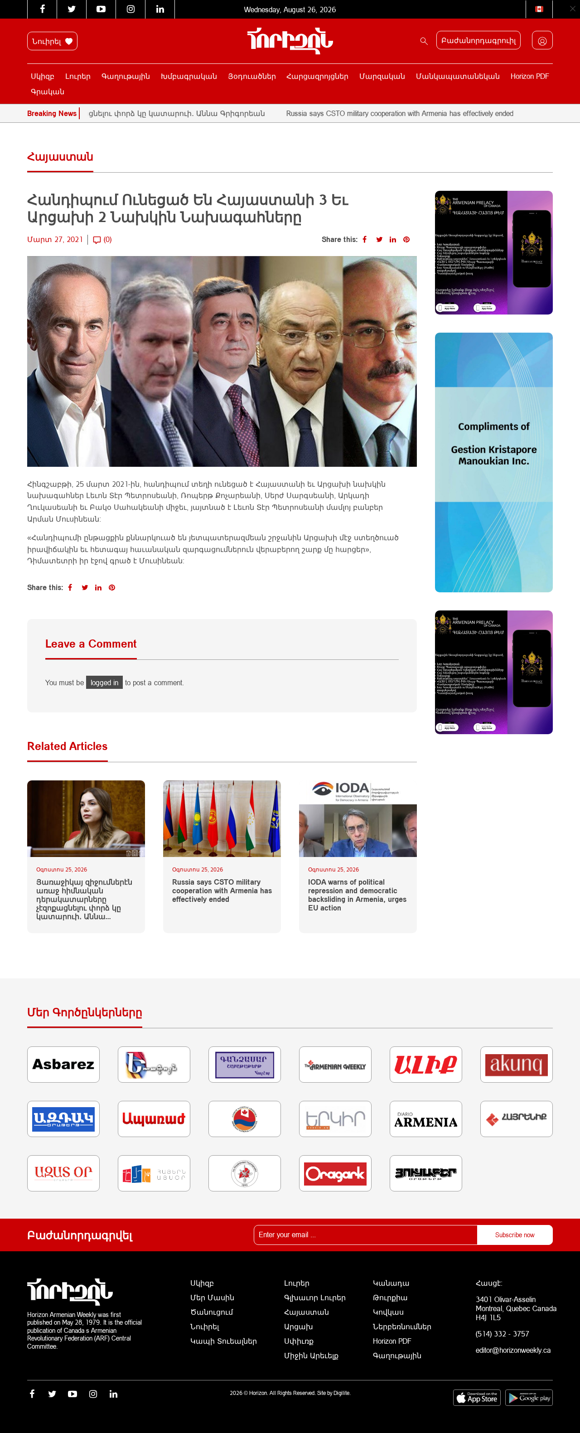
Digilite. (342, 1392)
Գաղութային (126, 76)
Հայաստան (306, 1311)
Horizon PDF (530, 76)
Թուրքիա (390, 1297)
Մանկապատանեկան (458, 76)
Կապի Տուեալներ (223, 1340)
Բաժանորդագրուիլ (478, 40)
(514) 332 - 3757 (502, 1333)
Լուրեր (78, 76)
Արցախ (298, 1326)
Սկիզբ (42, 76)
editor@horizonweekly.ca (513, 1350)
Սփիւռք (299, 1340)
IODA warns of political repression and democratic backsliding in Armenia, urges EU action (357, 894)
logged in (104, 682)
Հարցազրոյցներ (317, 76)
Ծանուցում (211, 1311)
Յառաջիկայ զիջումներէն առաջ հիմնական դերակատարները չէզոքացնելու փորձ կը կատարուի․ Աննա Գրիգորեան (84, 899)
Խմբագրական (189, 76)
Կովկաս (388, 1311)
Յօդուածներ (252, 76)
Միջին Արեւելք (311, 1355)
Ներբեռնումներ (402, 1326)
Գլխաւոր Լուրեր (315, 1297)
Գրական (47, 91)
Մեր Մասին (212, 1297)
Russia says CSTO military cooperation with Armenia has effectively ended (363, 113)
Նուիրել (47, 41)
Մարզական (382, 76)
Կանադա (391, 1282)
